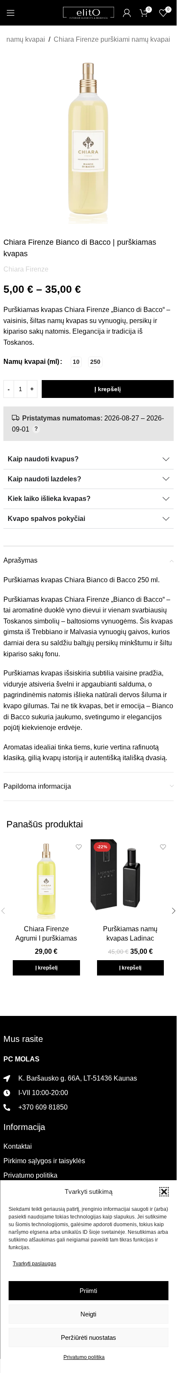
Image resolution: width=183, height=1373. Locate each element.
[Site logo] (88, 12)
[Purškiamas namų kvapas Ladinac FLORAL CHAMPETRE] (131, 879)
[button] (164, 1191)
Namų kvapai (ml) (31, 361)
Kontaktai (17, 1146)
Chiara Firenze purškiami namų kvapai (112, 39)
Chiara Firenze (26, 269)
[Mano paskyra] (126, 12)
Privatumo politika (84, 1357)
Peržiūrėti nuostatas (88, 1337)
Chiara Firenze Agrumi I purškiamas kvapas (46, 938)
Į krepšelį (107, 389)
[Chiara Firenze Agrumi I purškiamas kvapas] (46, 879)
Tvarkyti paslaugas (34, 1264)
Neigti (88, 1314)
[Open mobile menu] (10, 12)
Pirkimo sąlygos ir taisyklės (44, 1160)
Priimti (88, 1290)
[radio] (76, 362)
